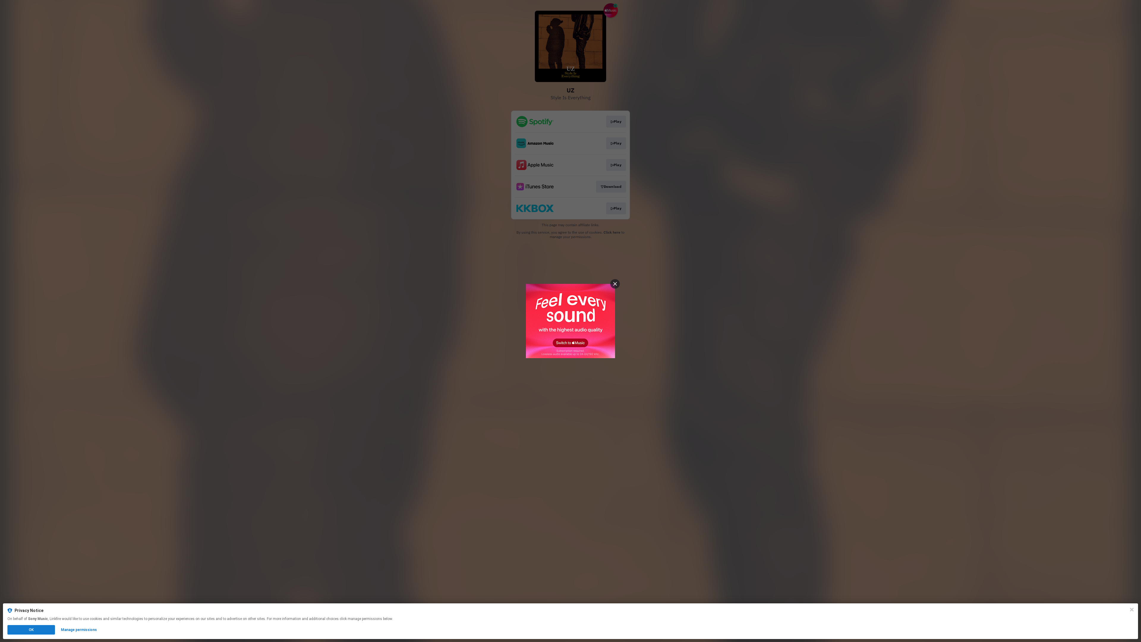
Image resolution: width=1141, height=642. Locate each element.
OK (31, 630)
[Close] (1132, 609)
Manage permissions (79, 630)
